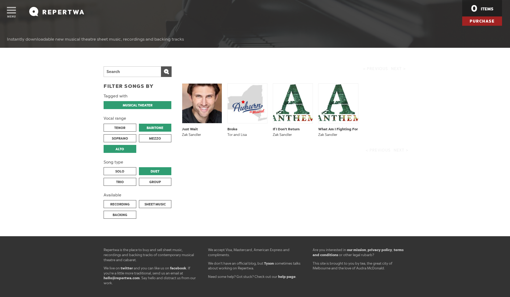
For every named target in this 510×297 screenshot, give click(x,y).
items (482, 8)
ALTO (120, 149)
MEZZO (155, 138)
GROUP (155, 182)
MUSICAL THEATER (137, 105)
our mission (356, 250)
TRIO (120, 182)
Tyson (269, 263)
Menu (11, 16)
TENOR (119, 128)
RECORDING (120, 204)
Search (166, 71)
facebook (178, 268)
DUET (155, 171)
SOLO (119, 171)
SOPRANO (120, 138)
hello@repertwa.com (122, 278)
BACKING (120, 215)
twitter (127, 268)
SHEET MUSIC (155, 204)
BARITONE (155, 128)
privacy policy (380, 250)
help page (287, 276)
